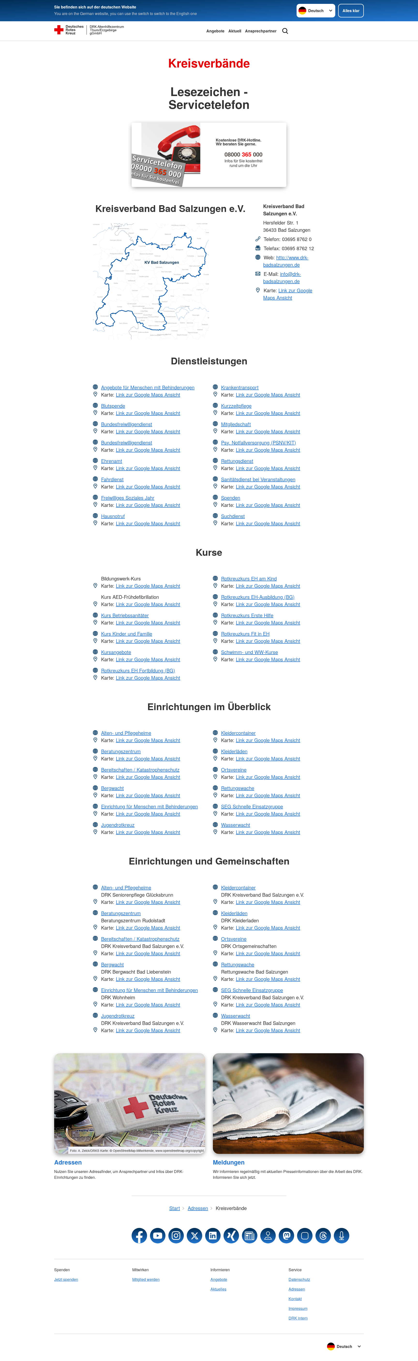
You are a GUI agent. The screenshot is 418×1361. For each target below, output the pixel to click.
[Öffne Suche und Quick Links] (285, 31)
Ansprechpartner (260, 31)
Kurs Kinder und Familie (126, 633)
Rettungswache (237, 787)
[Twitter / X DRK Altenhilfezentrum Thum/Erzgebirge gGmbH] (194, 1235)
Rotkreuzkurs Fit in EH (245, 633)
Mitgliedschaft (236, 424)
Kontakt (295, 1298)
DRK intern (298, 1318)
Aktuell (234, 31)
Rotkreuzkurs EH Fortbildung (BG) (138, 670)
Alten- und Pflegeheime (126, 732)
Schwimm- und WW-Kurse (249, 651)
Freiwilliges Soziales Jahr (127, 497)
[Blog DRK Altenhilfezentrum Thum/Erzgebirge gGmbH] (249, 1235)
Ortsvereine (233, 769)
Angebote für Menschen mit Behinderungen (147, 387)
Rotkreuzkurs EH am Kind (249, 578)
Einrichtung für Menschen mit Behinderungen (149, 806)
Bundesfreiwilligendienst (126, 424)
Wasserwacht (235, 824)
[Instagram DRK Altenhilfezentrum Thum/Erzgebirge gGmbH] (176, 1235)
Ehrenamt (111, 460)
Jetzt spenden (66, 1279)
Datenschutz (299, 1279)
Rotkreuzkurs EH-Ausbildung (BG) (258, 596)
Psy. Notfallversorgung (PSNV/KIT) (258, 442)
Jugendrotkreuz (117, 824)
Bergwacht (112, 787)
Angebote (215, 31)
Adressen (68, 1162)
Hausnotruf (113, 515)
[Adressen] (129, 1103)
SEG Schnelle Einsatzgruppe (252, 806)
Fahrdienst (112, 479)
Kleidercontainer (238, 732)
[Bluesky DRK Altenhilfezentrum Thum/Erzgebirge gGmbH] (305, 1235)
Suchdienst (233, 515)
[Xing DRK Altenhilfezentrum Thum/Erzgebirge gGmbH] (231, 1235)
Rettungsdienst (237, 460)
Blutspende (113, 405)
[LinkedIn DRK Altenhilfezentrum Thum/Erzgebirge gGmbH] (213, 1235)
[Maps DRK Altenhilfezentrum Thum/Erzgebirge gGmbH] (268, 1235)
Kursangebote (116, 651)
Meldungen (229, 1162)
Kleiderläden (234, 751)
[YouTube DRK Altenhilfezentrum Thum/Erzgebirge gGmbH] (157, 1235)
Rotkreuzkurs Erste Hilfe (247, 615)
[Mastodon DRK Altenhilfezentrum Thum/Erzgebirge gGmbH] (286, 1235)
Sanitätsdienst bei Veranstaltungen (258, 479)
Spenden (230, 497)
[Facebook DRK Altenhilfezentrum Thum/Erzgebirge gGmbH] (139, 1235)
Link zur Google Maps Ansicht (287, 294)
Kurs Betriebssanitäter (125, 615)
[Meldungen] (288, 1103)
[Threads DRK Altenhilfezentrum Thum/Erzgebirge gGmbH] (323, 1235)
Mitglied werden (146, 1279)
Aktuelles (218, 1289)
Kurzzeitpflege (236, 405)
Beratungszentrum (121, 751)
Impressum (298, 1308)
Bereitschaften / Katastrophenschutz (140, 769)
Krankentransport (240, 387)
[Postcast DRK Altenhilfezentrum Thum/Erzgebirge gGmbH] (341, 1235)
